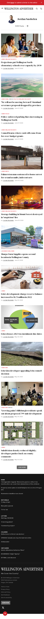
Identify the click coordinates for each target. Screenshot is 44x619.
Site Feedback (5, 595)
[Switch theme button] (41, 8)
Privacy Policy (5, 589)
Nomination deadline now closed (12, 493)
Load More (22, 467)
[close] (41, 2)
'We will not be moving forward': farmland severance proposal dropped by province (21, 104)
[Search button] (36, 8)
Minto (7, 171)
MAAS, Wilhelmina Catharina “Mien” (12, 550)
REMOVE (11, 99)
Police (7, 113)
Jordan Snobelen (8, 68)
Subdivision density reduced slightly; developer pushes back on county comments (18, 453)
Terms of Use (5, 587)
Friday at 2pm (5, 502)
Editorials (5, 500)
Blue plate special (7, 506)
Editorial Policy (5, 592)
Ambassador (5, 542)
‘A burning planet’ (7, 522)
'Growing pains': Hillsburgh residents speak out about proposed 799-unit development (21, 412)
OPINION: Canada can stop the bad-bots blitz (16, 538)
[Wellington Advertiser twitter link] (3, 607)
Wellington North (10, 59)
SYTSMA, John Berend (8, 558)
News (3, 59)
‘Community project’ (8, 526)
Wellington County (25, 99)
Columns (4, 532)
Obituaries (5, 548)
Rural (7, 99)
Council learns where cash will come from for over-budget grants (21, 134)
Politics (16, 99)
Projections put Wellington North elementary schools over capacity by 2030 (21, 64)
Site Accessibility (6, 597)
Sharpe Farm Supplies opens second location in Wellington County (18, 256)
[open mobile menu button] (2, 8)
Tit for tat (4, 509)
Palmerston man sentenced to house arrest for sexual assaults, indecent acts (21, 176)
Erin (6, 367)
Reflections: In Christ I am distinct (12, 534)
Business (4, 251)
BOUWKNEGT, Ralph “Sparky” (10, 554)
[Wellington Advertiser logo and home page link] (18, 9)
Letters (4, 516)
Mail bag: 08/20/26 (7, 518)
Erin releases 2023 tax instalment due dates (21, 333)
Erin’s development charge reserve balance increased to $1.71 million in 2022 (21, 295)
